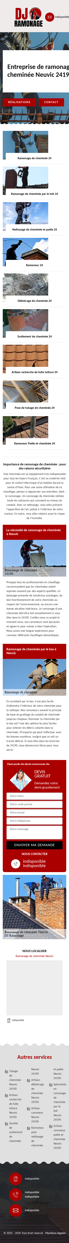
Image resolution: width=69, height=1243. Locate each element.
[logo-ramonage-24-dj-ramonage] (19, 17)
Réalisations (19, 102)
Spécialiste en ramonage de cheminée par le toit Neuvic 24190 (59, 1102)
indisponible (34, 861)
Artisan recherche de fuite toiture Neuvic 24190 (14, 1106)
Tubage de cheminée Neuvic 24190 (14, 1080)
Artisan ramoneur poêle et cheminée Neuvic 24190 (59, 1137)
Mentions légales (55, 1233)
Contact (51, 102)
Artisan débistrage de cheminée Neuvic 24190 (36, 1091)
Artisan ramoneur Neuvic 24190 (36, 1115)
